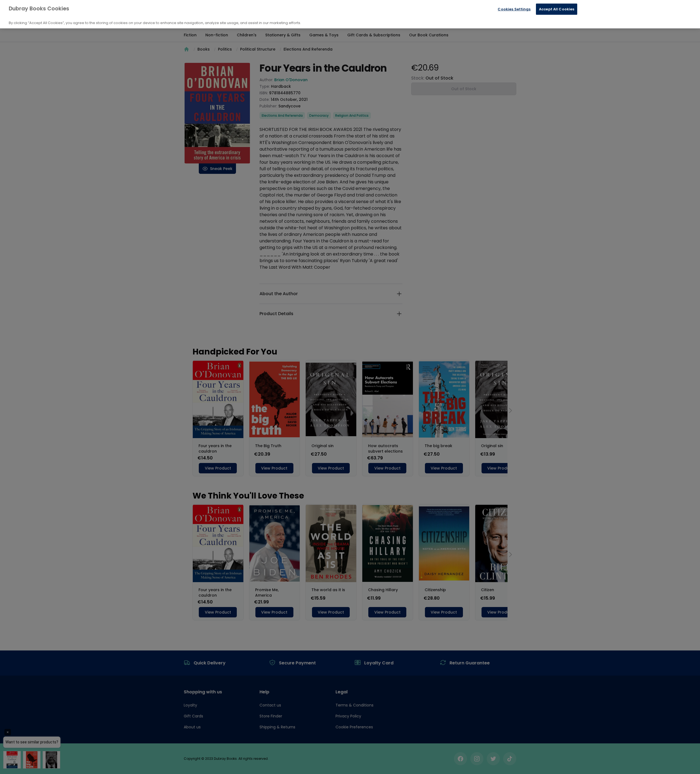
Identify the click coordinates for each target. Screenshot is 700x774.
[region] (350, 14)
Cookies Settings (514, 9)
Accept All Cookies (556, 9)
